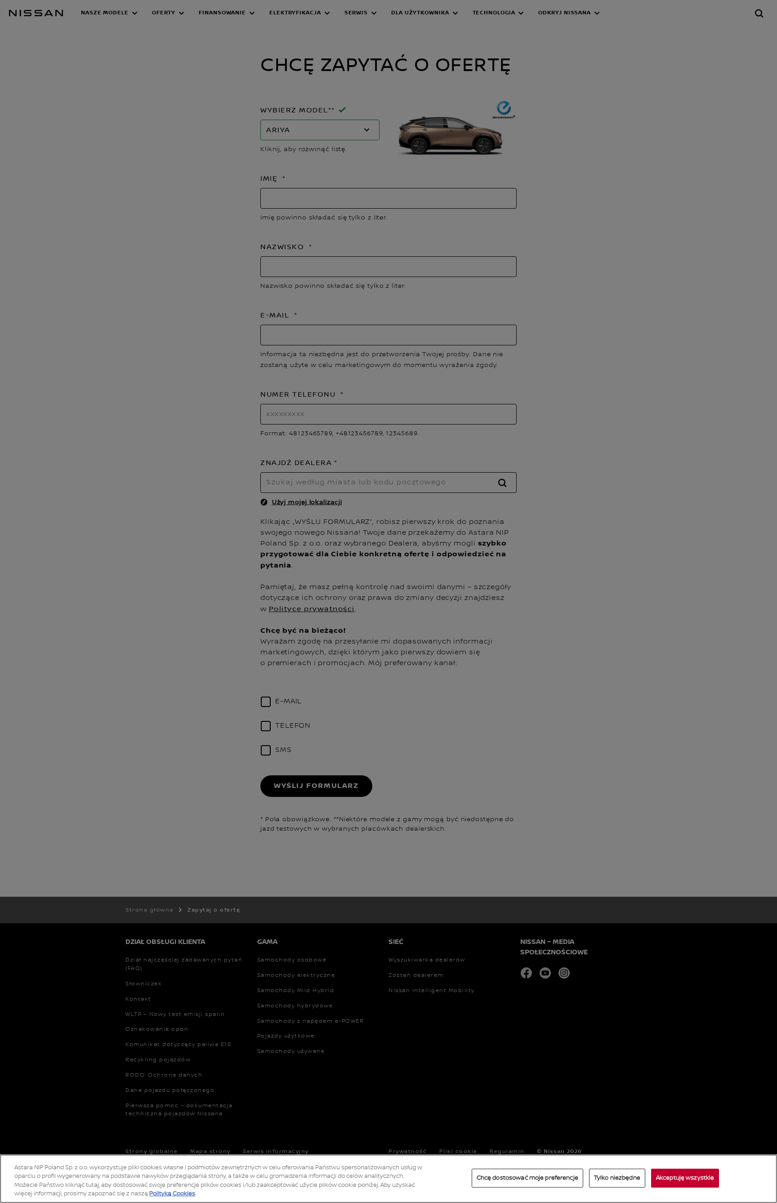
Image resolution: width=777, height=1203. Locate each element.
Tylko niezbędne (617, 1177)
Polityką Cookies (172, 1193)
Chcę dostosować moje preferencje (527, 1177)
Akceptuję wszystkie (685, 1177)
